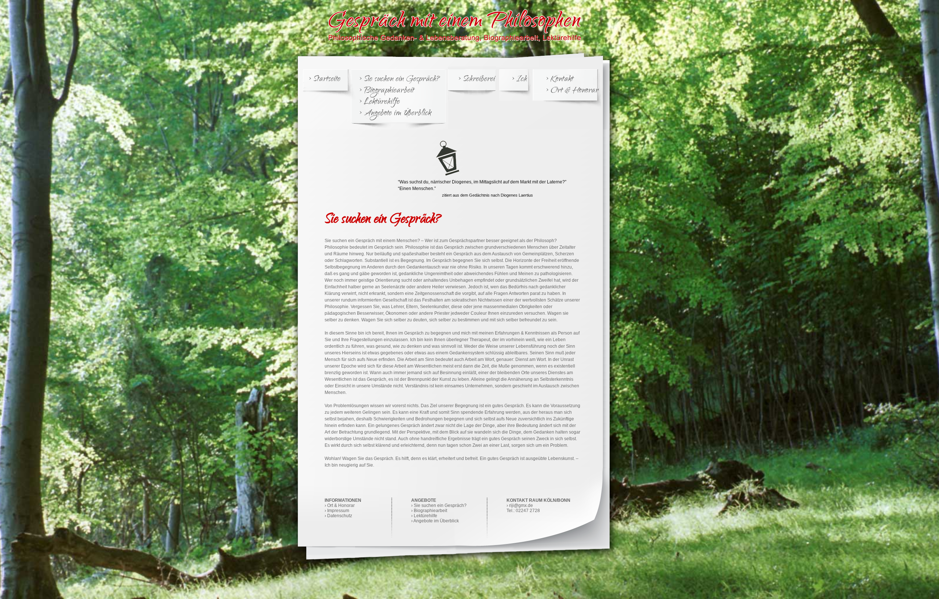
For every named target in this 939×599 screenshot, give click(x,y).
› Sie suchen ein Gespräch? (399, 79)
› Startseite (324, 79)
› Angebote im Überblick (395, 114)
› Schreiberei (476, 79)
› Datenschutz (338, 515)
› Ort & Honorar (572, 91)
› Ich (519, 79)
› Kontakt (559, 79)
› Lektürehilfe (379, 102)
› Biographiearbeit (386, 91)
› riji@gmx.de (520, 505)
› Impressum (337, 510)
